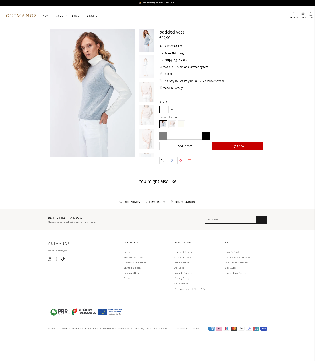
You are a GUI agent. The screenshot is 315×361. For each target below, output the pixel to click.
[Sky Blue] (163, 124)
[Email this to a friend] (189, 160)
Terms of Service (183, 252)
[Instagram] (49, 259)
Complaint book (182, 257)
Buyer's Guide (232, 252)
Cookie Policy (181, 283)
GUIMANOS (61, 328)
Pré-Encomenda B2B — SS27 (189, 288)
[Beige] (181, 124)
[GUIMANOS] (21, 15)
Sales (75, 15)
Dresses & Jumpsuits (135, 262)
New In (47, 15)
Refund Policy (181, 262)
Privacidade (182, 328)
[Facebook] (56, 259)
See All (127, 252)
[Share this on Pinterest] (180, 160)
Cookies (196, 328)
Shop (59, 15)
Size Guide (230, 267)
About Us (179, 267)
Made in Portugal (183, 273)
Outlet (127, 278)
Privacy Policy (181, 278)
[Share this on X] (162, 160)
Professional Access (235, 273)
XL (190, 109)
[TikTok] (63, 259)
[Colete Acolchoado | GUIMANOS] (92, 93)
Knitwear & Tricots (133, 257)
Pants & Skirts (131, 273)
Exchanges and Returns (237, 257)
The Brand (90, 15)
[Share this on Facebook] (171, 160)
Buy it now (237, 146)
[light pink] (172, 124)
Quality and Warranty (236, 262)
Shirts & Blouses (132, 267)
